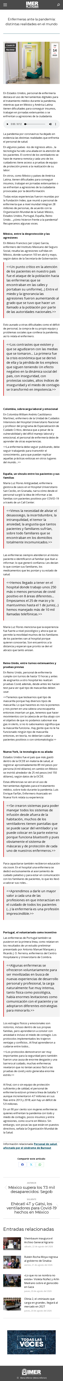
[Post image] (12, 1243)
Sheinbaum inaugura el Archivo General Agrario (38, 1240)
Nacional (10, 50)
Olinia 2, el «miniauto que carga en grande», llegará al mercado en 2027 (41, 1302)
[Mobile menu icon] (5, 5)
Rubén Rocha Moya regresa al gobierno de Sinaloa (41, 1259)
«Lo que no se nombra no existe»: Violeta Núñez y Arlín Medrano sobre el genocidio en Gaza (41, 1281)
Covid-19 (10, 45)
